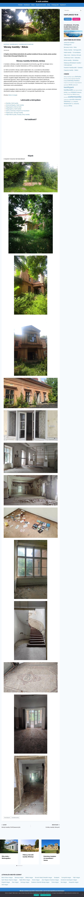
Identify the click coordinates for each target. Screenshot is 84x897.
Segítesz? (63, 5)
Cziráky (69, 78)
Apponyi (73, 76)
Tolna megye (55, 882)
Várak (33, 5)
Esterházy (70, 80)
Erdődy (65, 80)
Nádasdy (79, 92)
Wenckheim (66, 105)
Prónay (68, 94)
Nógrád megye (6, 882)
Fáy (68, 82)
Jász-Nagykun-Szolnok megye (50, 880)
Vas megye (64, 882)
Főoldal (20, 5)
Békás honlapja (12, 95)
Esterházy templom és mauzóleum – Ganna (50, 858)
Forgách (65, 82)
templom (75, 101)
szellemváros (66, 99)
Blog (48, 5)
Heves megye (36, 880)
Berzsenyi (66, 78)
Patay (65, 94)
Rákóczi (75, 94)
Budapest (56, 877)
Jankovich (75, 84)
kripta (74, 90)
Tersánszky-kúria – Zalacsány (72, 57)
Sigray (78, 94)
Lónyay (69, 92)
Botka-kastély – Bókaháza (71, 60)
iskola (70, 85)
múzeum (74, 92)
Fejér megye (76, 877)
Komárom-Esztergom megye (69, 880)
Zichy (70, 105)
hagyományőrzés (78, 82)
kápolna (77, 90)
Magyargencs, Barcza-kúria (13, 107)
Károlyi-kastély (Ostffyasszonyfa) (11, 826)
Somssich (66, 97)
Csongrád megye (66, 877)
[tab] (16, 865)
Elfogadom (36, 895)
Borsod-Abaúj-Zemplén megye (43, 877)
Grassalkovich (72, 82)
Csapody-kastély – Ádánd (71, 70)
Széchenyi (67, 101)
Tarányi (72, 101)
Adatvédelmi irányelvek (45, 895)
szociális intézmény (75, 99)
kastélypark (7, 817)
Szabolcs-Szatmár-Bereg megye (40, 882)
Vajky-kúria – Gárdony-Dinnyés (72, 55)
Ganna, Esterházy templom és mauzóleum (17, 110)
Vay (72, 103)
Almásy (65, 76)
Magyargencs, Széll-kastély (13, 109)
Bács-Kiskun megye (7, 877)
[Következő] (58, 852)
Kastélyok (27, 5)
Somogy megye (25, 882)
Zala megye (5, 884)
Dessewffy (78, 78)
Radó (71, 94)
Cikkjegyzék (55, 5)
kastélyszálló (68, 90)
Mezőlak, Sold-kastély (12, 103)
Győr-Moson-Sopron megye (9, 880)
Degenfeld (73, 78)
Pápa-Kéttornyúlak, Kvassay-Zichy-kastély (18, 114)
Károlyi (80, 90)
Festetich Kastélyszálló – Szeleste (73, 67)
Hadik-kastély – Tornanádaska (72, 52)
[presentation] (30, 846)
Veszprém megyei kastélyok (26, 44)
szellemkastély (15, 817)
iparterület (66, 84)
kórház (65, 92)
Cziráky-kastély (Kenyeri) (53, 826)
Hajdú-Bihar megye (24, 880)
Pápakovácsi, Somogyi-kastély (14, 112)
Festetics (76, 80)
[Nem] (82, 894)
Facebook (68, 19)
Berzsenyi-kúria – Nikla (70, 47)
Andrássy (69, 76)
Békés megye (29, 877)
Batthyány (78, 76)
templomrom (68, 103)
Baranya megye (19, 877)
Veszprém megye (14, 44)
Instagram (76, 19)
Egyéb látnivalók (41, 5)
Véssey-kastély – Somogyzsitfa (72, 50)
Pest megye (15, 882)
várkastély (76, 103)
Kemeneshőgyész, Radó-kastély (15, 105)
